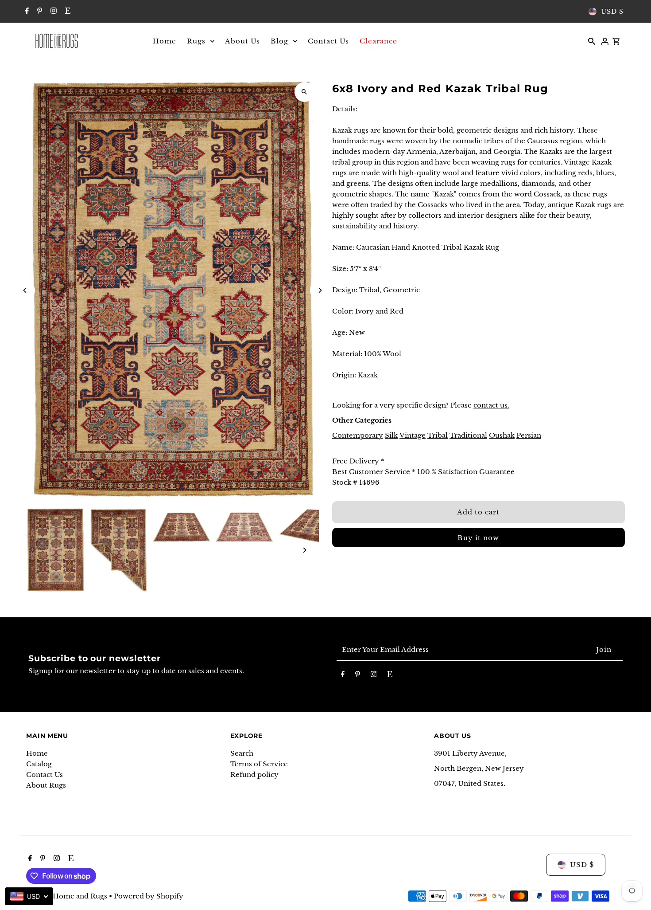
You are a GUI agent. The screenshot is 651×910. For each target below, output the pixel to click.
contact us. (491, 405)
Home (37, 753)
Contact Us (44, 774)
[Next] (320, 290)
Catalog (39, 764)
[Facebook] (26, 11)
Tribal (437, 435)
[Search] (591, 40)
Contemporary (357, 435)
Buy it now (478, 537)
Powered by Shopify (148, 896)
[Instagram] (52, 11)
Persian (528, 435)
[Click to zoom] (304, 92)
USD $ (612, 12)
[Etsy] (66, 11)
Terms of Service (259, 764)
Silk (391, 435)
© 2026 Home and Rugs (67, 896)
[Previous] (25, 290)
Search (241, 753)
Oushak (502, 435)
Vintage (412, 435)
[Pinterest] (38, 11)
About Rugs (46, 785)
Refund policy (254, 774)
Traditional (468, 435)
